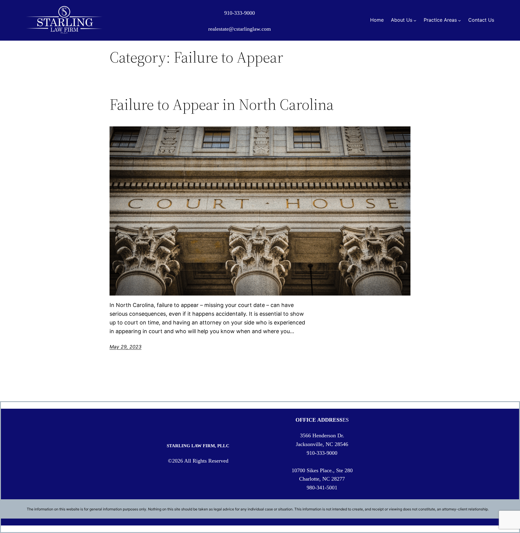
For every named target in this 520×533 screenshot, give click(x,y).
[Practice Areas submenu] (459, 20)
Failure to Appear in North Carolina (222, 104)
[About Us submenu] (414, 20)
